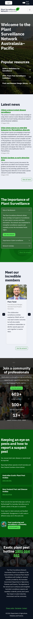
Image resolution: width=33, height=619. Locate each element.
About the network (25, 252)
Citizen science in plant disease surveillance (13, 111)
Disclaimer (18, 608)
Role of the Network (9, 210)
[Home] (10, 10)
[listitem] (16, 314)
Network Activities (8, 246)
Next (29, 314)
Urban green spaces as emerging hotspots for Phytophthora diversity (15, 129)
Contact (24, 608)
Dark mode (27, 3)
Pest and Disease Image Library (15, 83)
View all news (27, 179)
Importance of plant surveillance (13, 240)
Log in (8, 3)
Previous (3, 314)
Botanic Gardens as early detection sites (15, 159)
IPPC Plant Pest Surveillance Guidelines (14, 77)
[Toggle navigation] (29, 10)
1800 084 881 (21, 553)
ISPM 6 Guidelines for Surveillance (11, 69)
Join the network (21, 348)
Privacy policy (10, 608)
